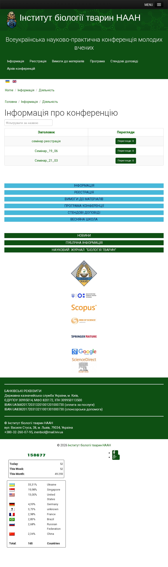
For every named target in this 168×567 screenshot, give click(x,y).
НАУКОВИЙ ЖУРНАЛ (68, 250)
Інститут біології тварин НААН (89, 445)
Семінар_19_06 (46, 151)
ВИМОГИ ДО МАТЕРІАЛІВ (84, 199)
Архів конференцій (21, 69)
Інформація (15, 61)
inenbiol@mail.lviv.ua (48, 432)
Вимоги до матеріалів (68, 61)
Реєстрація (38, 61)
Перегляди (126, 132)
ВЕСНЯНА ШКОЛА (84, 219)
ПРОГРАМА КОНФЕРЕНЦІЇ (84, 206)
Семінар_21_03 (46, 160)
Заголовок (46, 132)
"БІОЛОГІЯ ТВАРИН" (101, 250)
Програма (97, 61)
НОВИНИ (84, 235)
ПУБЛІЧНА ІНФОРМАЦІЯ (84, 243)
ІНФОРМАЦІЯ (84, 186)
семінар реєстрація (46, 141)
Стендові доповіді (124, 61)
